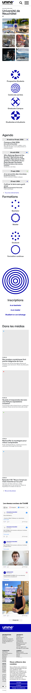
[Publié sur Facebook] (27, 513)
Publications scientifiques (19, 640)
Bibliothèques (20, 652)
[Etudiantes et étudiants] (15, 116)
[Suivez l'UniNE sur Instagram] (6, 686)
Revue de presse (10, 491)
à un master (15, 310)
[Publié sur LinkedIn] (27, 542)
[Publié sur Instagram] (27, 573)
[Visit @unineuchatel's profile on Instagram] (5, 572)
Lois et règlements (21, 647)
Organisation (19, 637)
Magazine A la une (21, 643)
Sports (18, 654)
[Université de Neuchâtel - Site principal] (8, 628)
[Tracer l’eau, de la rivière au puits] (8, 41)
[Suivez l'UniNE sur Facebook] (3, 686)
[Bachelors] (15, 205)
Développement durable (20, 645)
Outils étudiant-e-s (7, 641)
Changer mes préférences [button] (18, 687)
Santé (18, 656)
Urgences (5, 637)
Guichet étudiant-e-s (8, 640)
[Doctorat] (15, 236)
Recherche (19, 638)
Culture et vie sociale (22, 653)
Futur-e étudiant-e (7, 653)
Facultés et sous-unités (22, 648)
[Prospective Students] (15, 75)
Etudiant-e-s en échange (15, 315)
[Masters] (15, 218)
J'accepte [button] (18, 682)
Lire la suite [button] (6, 519)
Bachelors (5, 654)
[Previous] (6, 27)
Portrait (18, 636)
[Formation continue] (15, 250)
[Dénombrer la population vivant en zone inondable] (22, 54)
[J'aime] (4, 536)
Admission (5, 652)
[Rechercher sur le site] (20, 2)
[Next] (24, 27)
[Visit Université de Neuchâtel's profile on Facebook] (5, 513)
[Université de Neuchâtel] (8, 3)
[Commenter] (6, 536)
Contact (4, 636)
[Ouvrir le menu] (27, 2)
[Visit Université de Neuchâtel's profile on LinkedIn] (5, 542)
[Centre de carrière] (15, 89)
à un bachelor (15, 305)
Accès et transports (7, 638)
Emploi (4, 643)
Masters (4, 656)
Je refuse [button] (18, 685)
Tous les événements (12, 193)
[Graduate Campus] (15, 102)
